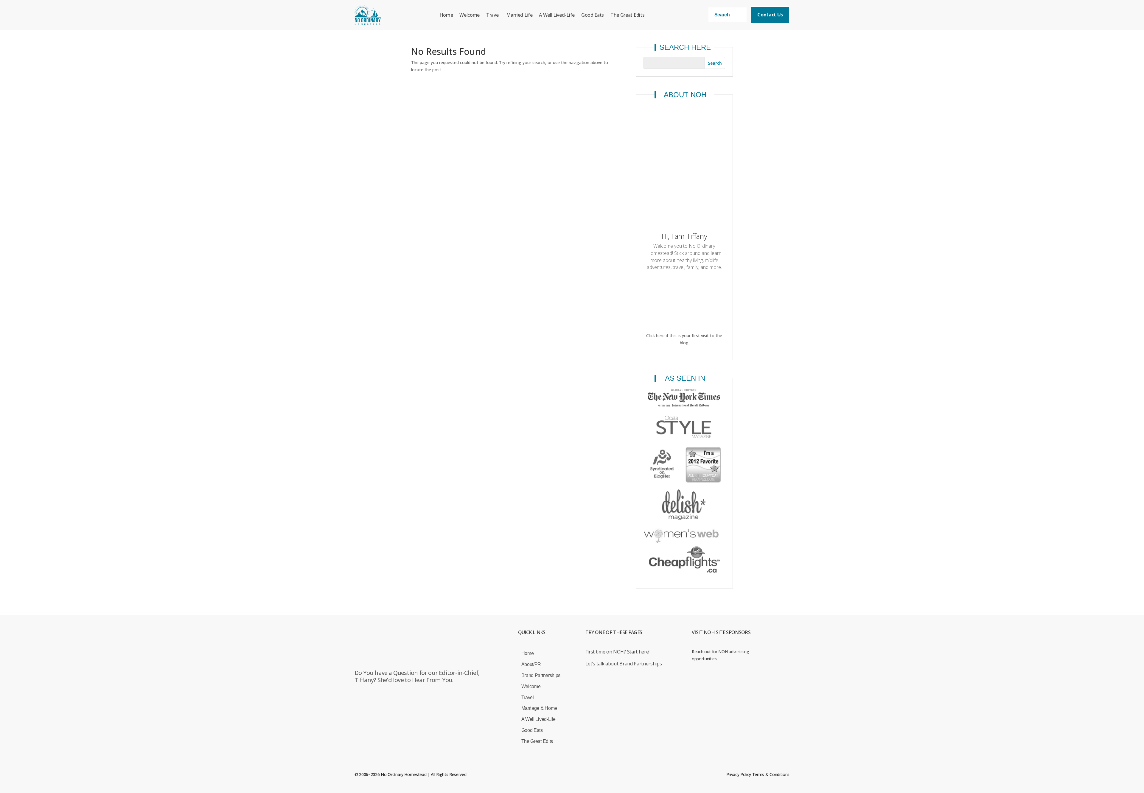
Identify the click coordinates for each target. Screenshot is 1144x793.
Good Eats (592, 15)
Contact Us (770, 14)
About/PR (531, 664)
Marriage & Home (539, 708)
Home (446, 15)
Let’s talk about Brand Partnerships (623, 663)
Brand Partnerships (540, 675)
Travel (493, 15)
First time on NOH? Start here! (617, 651)
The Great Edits (627, 15)
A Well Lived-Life (557, 15)
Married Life (519, 15)
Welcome (469, 15)
